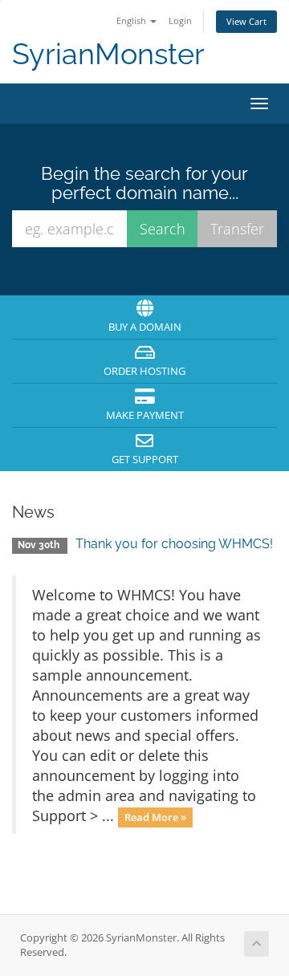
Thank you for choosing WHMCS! (174, 543)
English (132, 20)
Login (180, 20)
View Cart (246, 21)
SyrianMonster (108, 54)
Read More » (155, 817)
